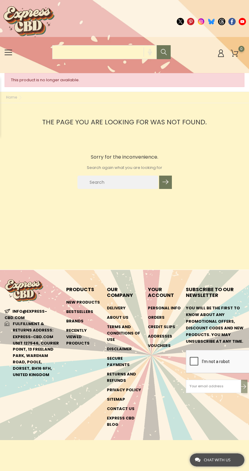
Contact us (121, 409)
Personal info (164, 308)
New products (83, 302)
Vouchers (159, 345)
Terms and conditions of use (123, 333)
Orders (156, 317)
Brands (75, 321)
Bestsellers (79, 312)
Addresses (160, 336)
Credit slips (161, 327)
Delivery (116, 308)
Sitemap (116, 399)
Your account (161, 292)
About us (117, 317)
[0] (234, 53)
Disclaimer (119, 349)
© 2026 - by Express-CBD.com (34, 448)
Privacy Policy (124, 390)
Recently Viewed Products (78, 337)
